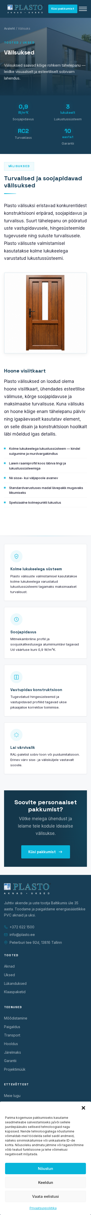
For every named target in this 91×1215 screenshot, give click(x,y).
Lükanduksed (15, 983)
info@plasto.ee (22, 934)
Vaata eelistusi (45, 1196)
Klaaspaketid (15, 992)
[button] (83, 1107)
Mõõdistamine (15, 1018)
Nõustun (45, 1168)
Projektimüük (15, 1069)
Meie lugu (12, 1095)
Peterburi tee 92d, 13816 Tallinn (36, 942)
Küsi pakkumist (62, 9)
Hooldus (11, 1044)
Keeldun (45, 1182)
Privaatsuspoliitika (43, 1208)
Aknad (9, 966)
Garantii (10, 1061)
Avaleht (9, 28)
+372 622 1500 (22, 927)
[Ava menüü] (83, 9)
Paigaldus (12, 1027)
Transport (12, 1035)
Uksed (9, 975)
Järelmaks (12, 1052)
